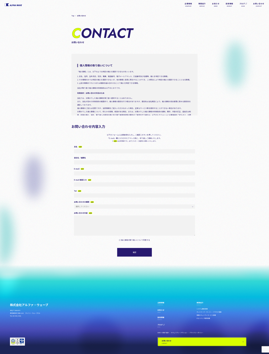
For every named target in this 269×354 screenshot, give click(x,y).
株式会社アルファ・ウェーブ (29, 305)
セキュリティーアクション (179, 333)
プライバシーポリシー (196, 333)
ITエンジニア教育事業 (203, 318)
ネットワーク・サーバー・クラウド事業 (209, 312)
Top (72, 16)
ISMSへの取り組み (163, 333)
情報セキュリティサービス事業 (206, 315)
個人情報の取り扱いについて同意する (135, 240)
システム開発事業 (202, 309)
